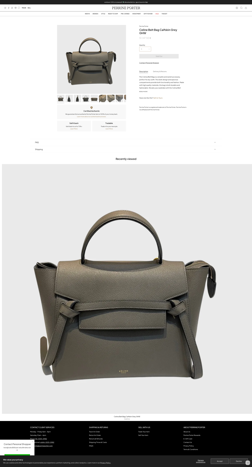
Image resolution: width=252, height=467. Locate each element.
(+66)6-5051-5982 (47, 442)
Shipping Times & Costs (98, 442)
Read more (143, 91)
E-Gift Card (187, 439)
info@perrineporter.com (44, 446)
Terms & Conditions (190, 449)
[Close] (32, 442)
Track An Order (94, 432)
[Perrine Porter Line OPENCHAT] (19, 7)
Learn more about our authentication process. (91, 116)
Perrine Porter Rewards (191, 435)
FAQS (91, 446)
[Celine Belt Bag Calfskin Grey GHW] (60, 98)
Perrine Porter (143, 26)
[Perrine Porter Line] (15, 7)
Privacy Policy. (105, 463)
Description (143, 71)
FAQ (37, 142)
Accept (220, 461)
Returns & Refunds (96, 439)
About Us (186, 432)
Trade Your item (144, 432)
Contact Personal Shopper (149, 63)
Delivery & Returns (160, 71)
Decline (239, 461)
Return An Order (95, 435)
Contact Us (187, 442)
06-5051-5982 (41, 439)
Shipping (39, 149)
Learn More (74, 129)
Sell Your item (143, 435)
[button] (95, 13)
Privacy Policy (188, 446)
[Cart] (246, 7)
